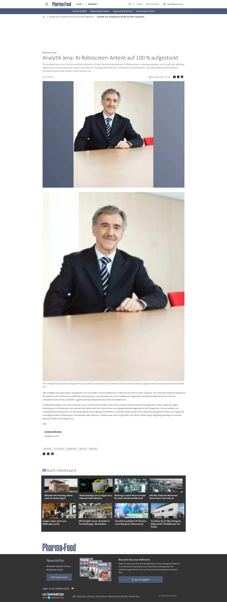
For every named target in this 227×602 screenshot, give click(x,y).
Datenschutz (81, 596)
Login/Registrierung (175, 4)
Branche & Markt (80, 11)
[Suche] (129, 4)
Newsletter (154, 4)
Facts (137, 596)
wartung (93, 449)
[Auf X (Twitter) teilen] (178, 77)
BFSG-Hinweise (101, 596)
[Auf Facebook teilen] (175, 77)
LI (73, 588)
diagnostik (71, 449)
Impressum (91, 596)
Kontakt (132, 596)
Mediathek (92, 4)
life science (59, 449)
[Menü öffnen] (46, 4)
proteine (47, 449)
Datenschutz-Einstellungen (118, 596)
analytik (82, 449)
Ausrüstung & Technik (145, 11)
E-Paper (139, 4)
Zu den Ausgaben (141, 579)
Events (79, 4)
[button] (47, 515)
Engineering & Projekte (99, 11)
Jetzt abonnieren (59, 577)
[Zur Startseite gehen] (61, 4)
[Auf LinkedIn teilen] (182, 77)
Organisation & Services (123, 11)
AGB (73, 596)
